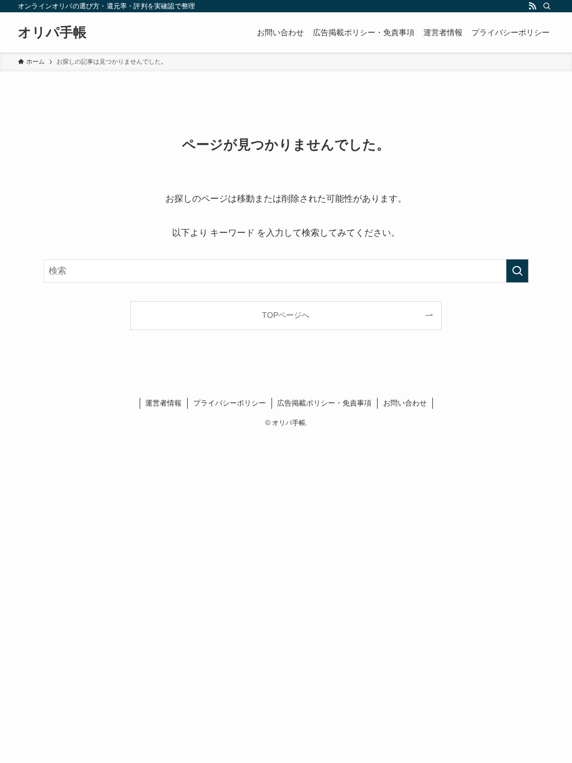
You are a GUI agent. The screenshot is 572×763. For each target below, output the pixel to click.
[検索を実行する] (517, 271)
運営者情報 (163, 403)
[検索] (547, 6)
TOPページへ (285, 315)
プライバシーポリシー (229, 403)
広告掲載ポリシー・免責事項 (324, 403)
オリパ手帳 (52, 32)
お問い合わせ (405, 403)
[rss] (532, 6)
